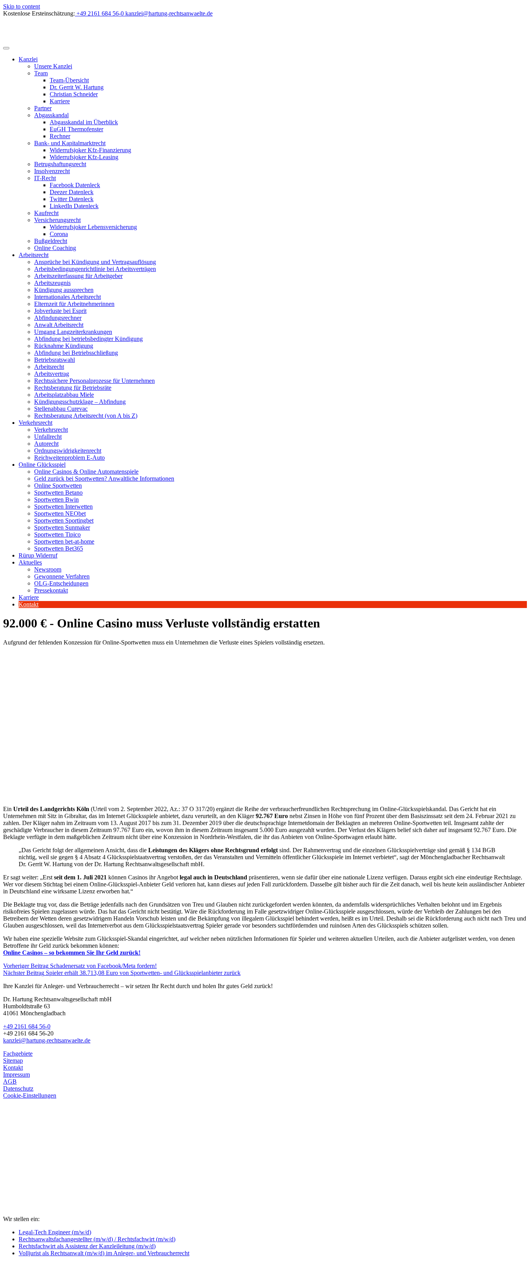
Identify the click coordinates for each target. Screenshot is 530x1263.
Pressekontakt (51, 590)
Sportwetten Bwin (56, 499)
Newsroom (47, 569)
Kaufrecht (46, 213)
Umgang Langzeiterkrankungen (73, 331)
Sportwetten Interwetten (63, 506)
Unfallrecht (48, 436)
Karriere (60, 101)
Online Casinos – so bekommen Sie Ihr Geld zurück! (71, 952)
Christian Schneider (74, 94)
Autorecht (46, 443)
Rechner (60, 136)
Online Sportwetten (58, 485)
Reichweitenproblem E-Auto (69, 457)
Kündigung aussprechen (64, 290)
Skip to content (21, 6)
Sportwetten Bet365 (58, 548)
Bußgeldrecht (50, 241)
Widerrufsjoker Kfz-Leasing (84, 157)
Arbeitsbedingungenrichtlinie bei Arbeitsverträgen (95, 269)
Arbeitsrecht (33, 255)
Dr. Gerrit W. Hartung (77, 87)
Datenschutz (18, 1088)
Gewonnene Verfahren (62, 576)
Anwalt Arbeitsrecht (58, 324)
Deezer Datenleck (72, 192)
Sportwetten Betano (58, 492)
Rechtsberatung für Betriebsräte (72, 387)
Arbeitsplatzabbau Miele (64, 394)
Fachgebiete (18, 1053)
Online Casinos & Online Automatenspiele (86, 471)
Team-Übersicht (69, 80)
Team (41, 73)
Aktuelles (30, 562)
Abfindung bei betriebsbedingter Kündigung (88, 338)
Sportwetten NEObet (60, 513)
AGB (10, 1081)
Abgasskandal (51, 115)
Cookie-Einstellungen (29, 1095)
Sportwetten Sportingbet (64, 520)
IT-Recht (45, 178)
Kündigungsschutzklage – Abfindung (80, 401)
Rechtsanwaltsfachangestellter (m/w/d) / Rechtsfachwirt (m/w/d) (97, 1239)
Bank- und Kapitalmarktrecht (70, 143)
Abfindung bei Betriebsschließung (76, 352)
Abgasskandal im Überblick (84, 122)
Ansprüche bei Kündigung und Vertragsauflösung (95, 262)
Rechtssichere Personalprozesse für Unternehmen (94, 380)
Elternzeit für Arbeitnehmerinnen (74, 304)
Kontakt (28, 604)
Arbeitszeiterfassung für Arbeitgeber (78, 276)
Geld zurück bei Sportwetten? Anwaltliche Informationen (104, 478)
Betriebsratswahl (54, 359)
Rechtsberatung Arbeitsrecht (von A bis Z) (85, 415)
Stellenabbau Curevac (61, 408)
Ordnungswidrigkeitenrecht (67, 450)
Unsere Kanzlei (53, 66)
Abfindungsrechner (57, 317)
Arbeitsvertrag (51, 373)
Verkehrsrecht (35, 422)
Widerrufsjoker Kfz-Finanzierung (90, 150)
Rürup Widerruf (38, 555)
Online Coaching (55, 248)
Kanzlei (28, 59)
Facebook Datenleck (75, 185)
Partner (43, 108)
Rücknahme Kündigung (63, 345)
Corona (59, 234)
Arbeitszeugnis (52, 283)
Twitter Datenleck (72, 199)
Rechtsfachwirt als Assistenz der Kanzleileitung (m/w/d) (87, 1246)
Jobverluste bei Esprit (60, 310)
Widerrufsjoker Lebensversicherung (93, 227)
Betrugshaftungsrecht (60, 164)
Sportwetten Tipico (57, 534)
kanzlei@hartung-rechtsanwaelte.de (46, 1040)
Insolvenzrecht (52, 171)
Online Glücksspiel (42, 464)
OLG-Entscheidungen (61, 583)
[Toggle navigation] (6, 48)
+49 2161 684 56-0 (26, 1026)
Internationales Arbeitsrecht (67, 297)
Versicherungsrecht (57, 220)
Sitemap (13, 1060)
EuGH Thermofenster (76, 129)
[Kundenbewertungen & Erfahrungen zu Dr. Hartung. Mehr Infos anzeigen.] (38, 1181)
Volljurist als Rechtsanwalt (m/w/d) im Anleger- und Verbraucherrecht (104, 1253)
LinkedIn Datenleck (74, 206)
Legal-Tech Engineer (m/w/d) (55, 1232)
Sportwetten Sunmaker (62, 527)
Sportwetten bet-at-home (64, 541)
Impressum (16, 1074)
